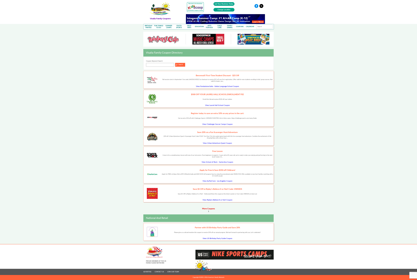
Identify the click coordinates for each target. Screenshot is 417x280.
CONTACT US (159, 272)
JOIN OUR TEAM (173, 272)
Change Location (224, 10)
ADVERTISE (147, 272)
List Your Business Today (224, 4)
